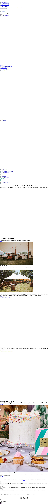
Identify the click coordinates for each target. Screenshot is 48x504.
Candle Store (1, 476)
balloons (13, 402)
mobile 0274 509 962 (5, 500)
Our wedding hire (2, 350)
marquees (17, 294)
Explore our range (2, 296)
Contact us (1, 241)
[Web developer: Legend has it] (1, 503)
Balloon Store (1, 404)
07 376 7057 (1, 500)
